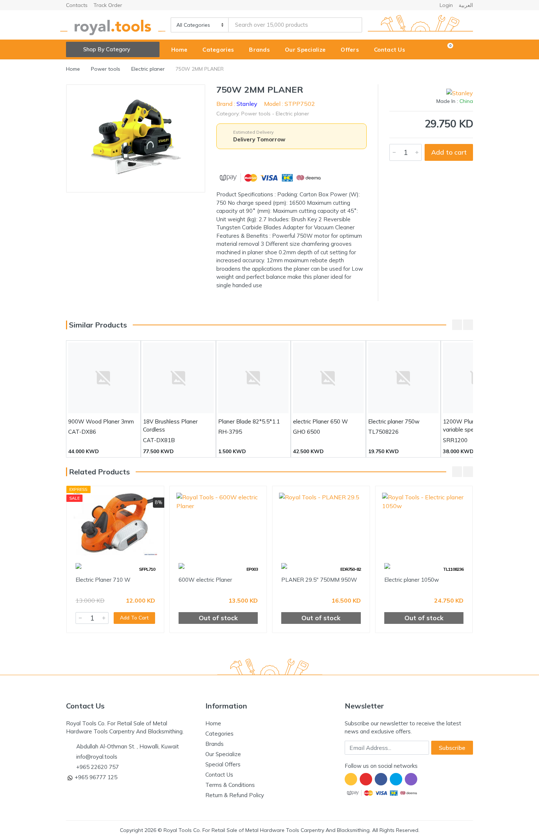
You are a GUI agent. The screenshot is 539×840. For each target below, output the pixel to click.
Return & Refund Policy (234, 795)
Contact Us (219, 774)
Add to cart (449, 152)
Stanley (246, 103)
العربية (466, 5)
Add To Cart (134, 617)
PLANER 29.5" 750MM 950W (319, 579)
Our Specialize (223, 754)
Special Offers (223, 764)
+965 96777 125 (96, 777)
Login (446, 5)
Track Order (108, 5)
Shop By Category (106, 49)
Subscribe (452, 747)
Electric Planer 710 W (103, 579)
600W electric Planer (205, 579)
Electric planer (148, 69)
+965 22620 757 (97, 766)
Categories (219, 733)
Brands (214, 743)
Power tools (105, 69)
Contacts (77, 5)
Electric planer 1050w (411, 579)
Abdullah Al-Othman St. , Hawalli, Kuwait (127, 746)
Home (73, 69)
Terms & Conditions (230, 784)
